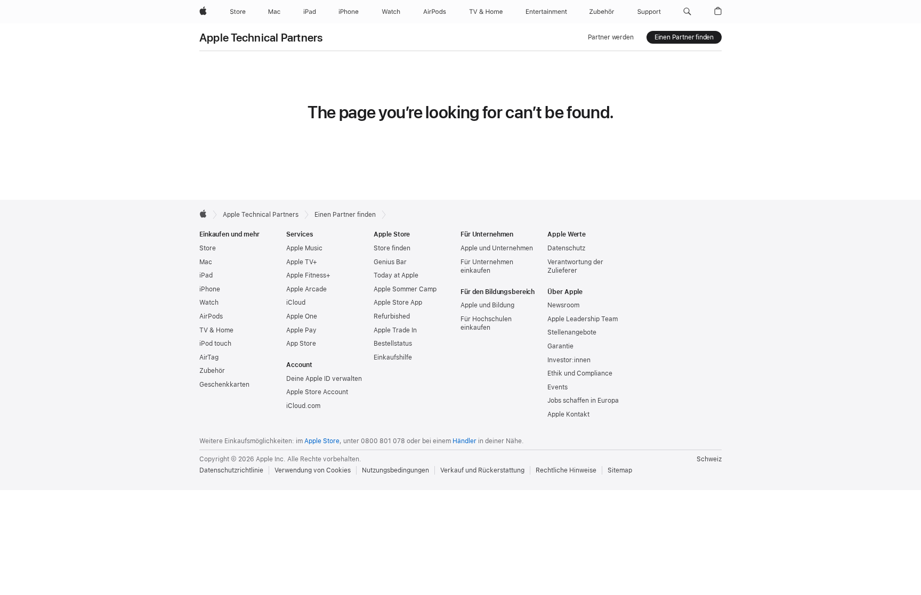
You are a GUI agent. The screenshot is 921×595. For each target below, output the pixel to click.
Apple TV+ (301, 262)
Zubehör (212, 370)
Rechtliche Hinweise (566, 470)
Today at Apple (396, 275)
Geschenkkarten (224, 384)
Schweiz (709, 459)
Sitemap (620, 470)
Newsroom (563, 305)
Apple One (301, 316)
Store (207, 248)
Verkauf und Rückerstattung (482, 470)
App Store (301, 343)
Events (557, 387)
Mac (205, 262)
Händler (464, 441)
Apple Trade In (395, 330)
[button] (687, 11)
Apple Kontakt (568, 414)
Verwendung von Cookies (312, 470)
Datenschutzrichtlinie (231, 470)
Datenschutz (566, 248)
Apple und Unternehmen (497, 248)
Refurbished (392, 316)
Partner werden (611, 37)
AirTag (209, 357)
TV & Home (216, 330)
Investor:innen (569, 360)
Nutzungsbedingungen (395, 470)
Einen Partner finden (684, 37)
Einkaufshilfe (393, 357)
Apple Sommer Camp (405, 289)
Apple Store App (398, 302)
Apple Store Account (317, 392)
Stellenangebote (571, 332)
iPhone (209, 289)
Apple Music (304, 248)
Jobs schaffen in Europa (583, 400)
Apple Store (322, 441)
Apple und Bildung (487, 305)
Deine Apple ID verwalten (324, 378)
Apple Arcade (306, 289)
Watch (209, 302)
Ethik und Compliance (579, 373)
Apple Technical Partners (261, 37)
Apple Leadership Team (582, 319)
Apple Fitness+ (308, 275)
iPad (206, 275)
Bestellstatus (393, 343)
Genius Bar (390, 262)
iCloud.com (303, 406)
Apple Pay (301, 330)
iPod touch (215, 343)
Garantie (560, 346)
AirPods (211, 316)
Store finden (392, 248)
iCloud (295, 302)
